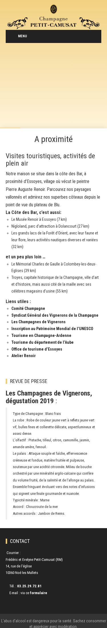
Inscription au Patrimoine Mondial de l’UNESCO (52, 328)
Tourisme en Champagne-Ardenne (41, 335)
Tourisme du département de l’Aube (42, 342)
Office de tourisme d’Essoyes (36, 349)
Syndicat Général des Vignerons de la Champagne (54, 315)
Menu (22, 36)
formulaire (38, 593)
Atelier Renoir (23, 355)
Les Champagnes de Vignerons (38, 322)
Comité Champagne (28, 308)
